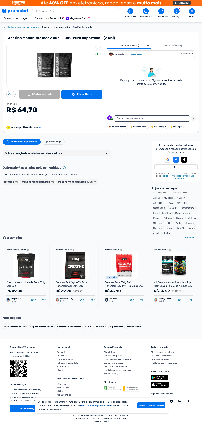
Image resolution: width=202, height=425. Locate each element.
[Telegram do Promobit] (188, 401)
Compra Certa (187, 208)
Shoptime (189, 223)
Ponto (178, 223)
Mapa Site (61, 370)
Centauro (173, 208)
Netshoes (191, 218)
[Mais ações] (98, 47)
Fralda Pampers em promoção (117, 370)
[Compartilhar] (98, 53)
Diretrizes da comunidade (162, 352)
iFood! (156, 233)
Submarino (158, 228)
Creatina (35, 27)
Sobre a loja (55, 141)
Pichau (191, 228)
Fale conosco (63, 355)
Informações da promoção (23, 141)
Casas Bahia (159, 208)
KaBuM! (180, 228)
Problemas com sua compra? (164, 362)
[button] (166, 160)
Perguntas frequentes (160, 359)
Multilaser (167, 218)
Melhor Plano (63, 387)
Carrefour (180, 203)
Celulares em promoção (115, 355)
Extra (155, 213)
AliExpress (168, 198)
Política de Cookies (176, 178)
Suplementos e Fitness (18, 27)
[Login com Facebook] (176, 160)
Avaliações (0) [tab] (173, 45)
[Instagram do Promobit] (171, 401)
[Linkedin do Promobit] (180, 401)
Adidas (156, 198)
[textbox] (152, 118)
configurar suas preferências (95, 405)
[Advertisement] (59, 197)
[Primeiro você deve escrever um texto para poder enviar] (193, 118)
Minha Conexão (64, 394)
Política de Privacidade (171, 176)
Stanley (166, 233)
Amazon (181, 198)
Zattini (170, 228)
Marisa (156, 218)
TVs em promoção (112, 373)
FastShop (166, 213)
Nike (169, 223)
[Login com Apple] (184, 160)
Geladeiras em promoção (115, 366)
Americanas (159, 203)
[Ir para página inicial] (5, 27)
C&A (170, 203)
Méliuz (60, 391)
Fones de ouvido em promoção (118, 359)
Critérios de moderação (161, 355)
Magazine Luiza (182, 213)
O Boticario (158, 223)
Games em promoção (113, 362)
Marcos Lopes (136, 54)
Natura (179, 218)
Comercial (61, 352)
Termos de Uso (188, 176)
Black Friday (109, 352)
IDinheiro (61, 384)
